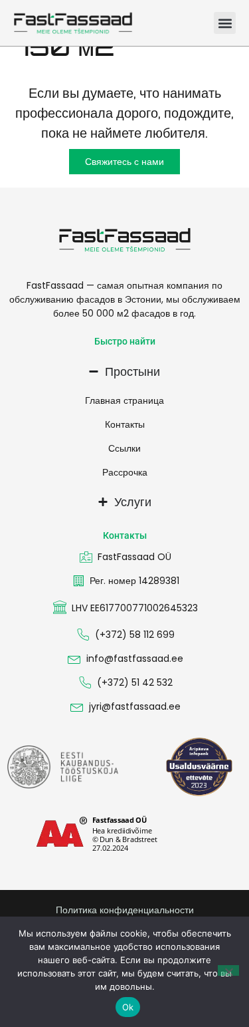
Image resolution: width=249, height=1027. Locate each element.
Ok (128, 1007)
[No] (228, 970)
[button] (225, 23)
